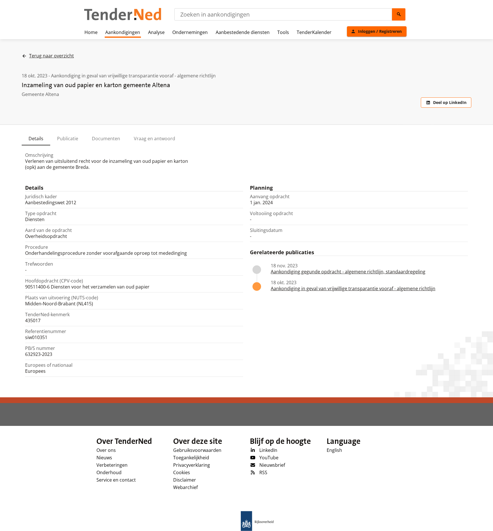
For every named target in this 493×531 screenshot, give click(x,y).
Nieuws (104, 457)
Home (91, 32)
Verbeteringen (112, 465)
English (334, 450)
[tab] (36, 138)
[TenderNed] (122, 19)
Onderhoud (109, 472)
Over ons (106, 450)
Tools (283, 32)
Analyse (156, 32)
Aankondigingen (122, 32)
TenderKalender (314, 32)
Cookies (181, 472)
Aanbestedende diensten (243, 32)
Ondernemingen (190, 32)
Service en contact (116, 480)
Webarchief (185, 487)
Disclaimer (184, 480)
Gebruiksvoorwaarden (197, 450)
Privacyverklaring (191, 465)
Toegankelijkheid (191, 457)
